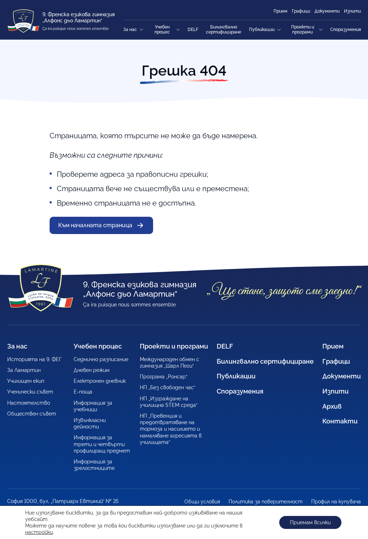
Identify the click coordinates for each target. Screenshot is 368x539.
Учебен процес (162, 29)
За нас (130, 29)
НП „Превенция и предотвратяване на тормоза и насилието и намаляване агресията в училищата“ (171, 429)
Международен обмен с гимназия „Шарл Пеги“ (169, 362)
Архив (332, 406)
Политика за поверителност (266, 501)
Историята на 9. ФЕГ (34, 359)
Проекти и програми (302, 29)
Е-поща (83, 392)
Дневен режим (92, 370)
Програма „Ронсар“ (163, 376)
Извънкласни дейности (90, 423)
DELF (193, 29)
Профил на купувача (336, 501)
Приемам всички (310, 522)
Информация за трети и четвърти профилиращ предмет (102, 444)
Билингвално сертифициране (223, 29)
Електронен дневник (100, 381)
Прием (280, 11)
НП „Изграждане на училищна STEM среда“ (168, 402)
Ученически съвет (30, 392)
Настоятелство (28, 403)
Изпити (352, 11)
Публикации (262, 29)
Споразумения (345, 29)
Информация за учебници (93, 406)
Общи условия (202, 501)
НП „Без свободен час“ (167, 387)
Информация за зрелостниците (94, 465)
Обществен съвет (31, 414)
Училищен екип (25, 381)
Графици (301, 11)
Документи (327, 11)
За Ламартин (24, 370)
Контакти (340, 421)
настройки (39, 532)
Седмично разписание (101, 359)
